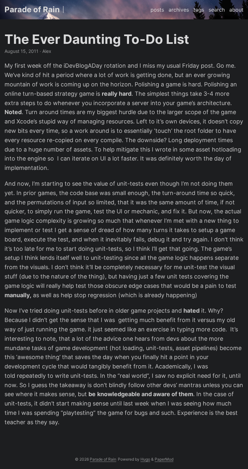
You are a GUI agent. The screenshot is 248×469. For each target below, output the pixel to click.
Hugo (145, 459)
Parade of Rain (32, 9)
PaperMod (164, 459)
